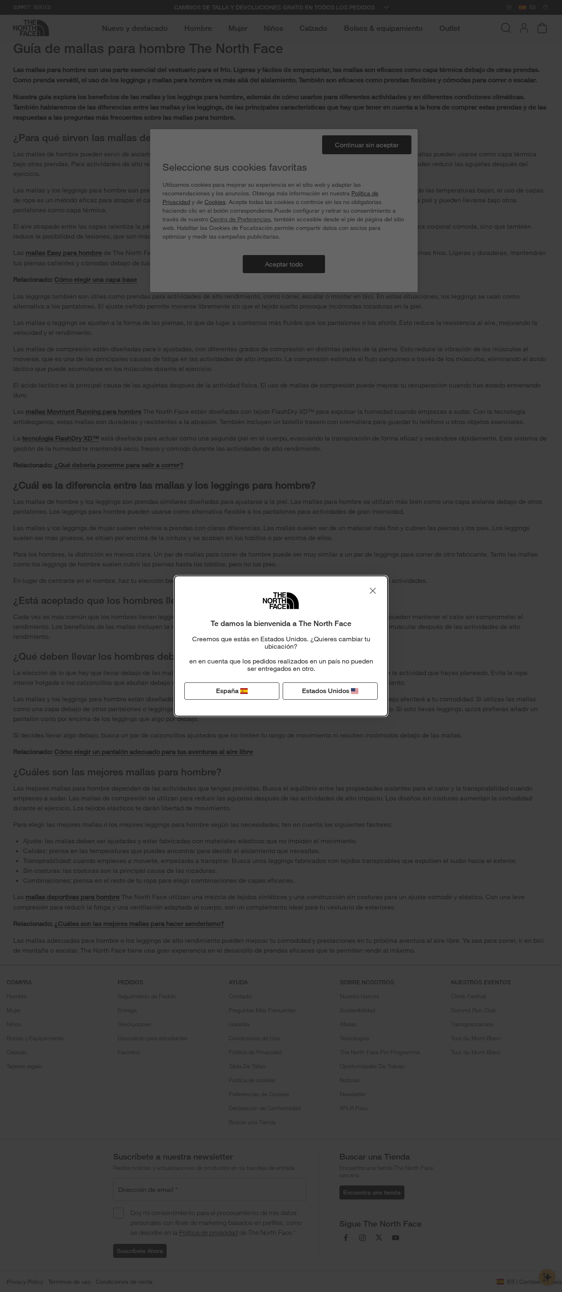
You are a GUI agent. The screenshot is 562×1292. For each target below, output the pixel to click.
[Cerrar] (373, 591)
